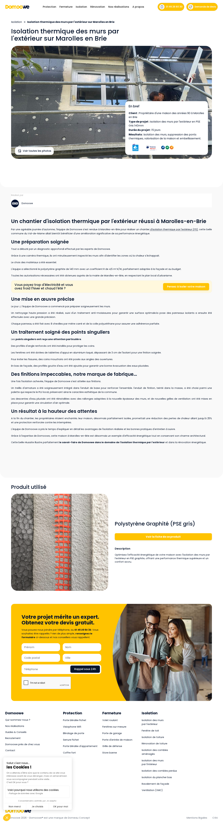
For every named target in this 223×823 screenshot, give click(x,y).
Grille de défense (112, 746)
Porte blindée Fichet (74, 720)
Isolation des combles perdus (159, 770)
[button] (49, 6)
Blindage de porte (73, 733)
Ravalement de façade (155, 783)
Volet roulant (110, 720)
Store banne (109, 752)
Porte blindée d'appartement (80, 746)
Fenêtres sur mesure (114, 726)
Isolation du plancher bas (157, 777)
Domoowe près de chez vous (22, 744)
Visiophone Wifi (72, 726)
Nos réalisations (118, 7)
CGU (215, 817)
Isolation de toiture (153, 737)
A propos (138, 7)
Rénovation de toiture (154, 743)
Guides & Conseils (15, 732)
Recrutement (13, 738)
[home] (17, 7)
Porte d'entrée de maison (117, 739)
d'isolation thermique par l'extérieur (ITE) (174, 229)
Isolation (16, 22)
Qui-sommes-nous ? (17, 720)
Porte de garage (112, 733)
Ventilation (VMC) (152, 790)
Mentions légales (197, 817)
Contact (10, 750)
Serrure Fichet (71, 739)
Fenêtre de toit (150, 730)
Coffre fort (69, 752)
